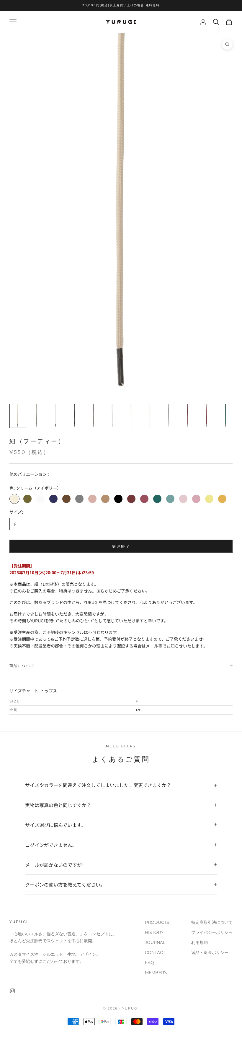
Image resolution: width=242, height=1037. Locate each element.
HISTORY (154, 932)
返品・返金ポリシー (209, 952)
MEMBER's (156, 972)
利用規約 (199, 942)
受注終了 (121, 546)
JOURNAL (155, 942)
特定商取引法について (212, 922)
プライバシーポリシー (212, 932)
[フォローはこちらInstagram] (12, 991)
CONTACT (155, 952)
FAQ (149, 962)
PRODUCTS (157, 922)
